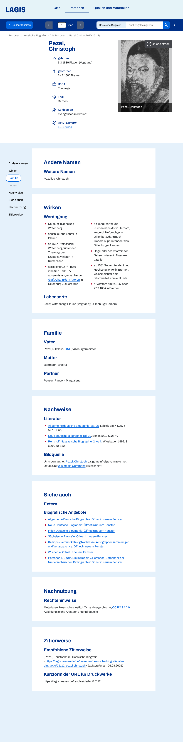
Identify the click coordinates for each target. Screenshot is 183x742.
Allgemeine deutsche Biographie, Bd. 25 (73, 425)
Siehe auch (16, 199)
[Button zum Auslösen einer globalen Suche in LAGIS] (166, 25)
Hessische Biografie (110, 25)
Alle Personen (57, 35)
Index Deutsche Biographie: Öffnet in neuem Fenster (81, 530)
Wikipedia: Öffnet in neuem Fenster (70, 552)
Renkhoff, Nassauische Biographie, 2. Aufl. (75, 441)
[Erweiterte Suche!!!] (175, 25)
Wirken (13, 170)
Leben (13, 185)
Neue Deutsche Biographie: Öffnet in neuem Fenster (81, 524)
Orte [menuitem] (57, 8)
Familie (13, 178)
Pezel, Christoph (76, 461)
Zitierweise (16, 214)
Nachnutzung (17, 207)
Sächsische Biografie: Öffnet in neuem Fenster (77, 536)
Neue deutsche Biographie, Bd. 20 (69, 435)
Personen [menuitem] (77, 8)
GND (68, 349)
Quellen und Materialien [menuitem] (111, 8)
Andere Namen (18, 163)
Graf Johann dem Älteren (64, 279)
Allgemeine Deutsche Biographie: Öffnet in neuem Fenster (85, 519)
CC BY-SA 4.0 (121, 607)
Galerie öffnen (160, 43)
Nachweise (16, 192)
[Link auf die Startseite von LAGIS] (36, 10)
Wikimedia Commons (71, 465)
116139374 (65, 126)
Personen (14, 35)
